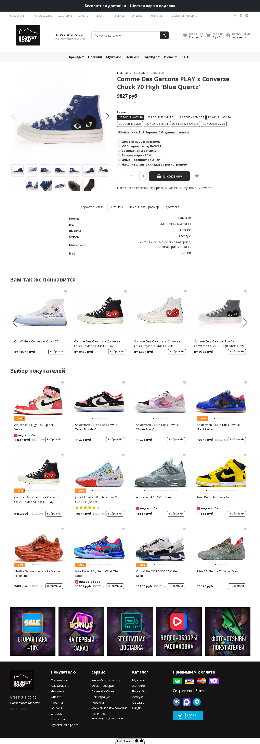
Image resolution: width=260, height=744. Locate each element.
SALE (185, 57)
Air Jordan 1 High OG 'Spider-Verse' (34, 427)
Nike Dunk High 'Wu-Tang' (215, 497)
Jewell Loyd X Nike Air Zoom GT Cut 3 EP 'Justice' (97, 499)
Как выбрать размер (106, 680)
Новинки (95, 57)
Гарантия (101, 15)
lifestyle (137, 697)
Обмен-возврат (102, 685)
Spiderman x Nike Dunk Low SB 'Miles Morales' (96, 427)
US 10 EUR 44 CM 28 (131, 117)
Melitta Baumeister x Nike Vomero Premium (38, 573)
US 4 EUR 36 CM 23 (214, 124)
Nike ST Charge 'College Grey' (217, 571)
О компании (18, 15)
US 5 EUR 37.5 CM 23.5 (185, 124)
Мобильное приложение (109, 708)
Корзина (97, 702)
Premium (170, 57)
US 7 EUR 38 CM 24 (156, 124)
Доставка (65, 15)
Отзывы (137, 15)
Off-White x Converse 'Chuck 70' (36, 341)
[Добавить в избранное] (197, 176)
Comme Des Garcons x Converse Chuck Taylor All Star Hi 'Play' (97, 343)
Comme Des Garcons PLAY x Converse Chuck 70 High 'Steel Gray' (219, 343)
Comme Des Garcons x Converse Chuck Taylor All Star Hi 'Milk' (157, 343)
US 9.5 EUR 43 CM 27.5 (160, 117)
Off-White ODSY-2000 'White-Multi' (157, 573)
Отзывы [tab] (117, 207)
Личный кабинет (103, 691)
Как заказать (43, 15)
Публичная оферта (183, 15)
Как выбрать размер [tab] (144, 207)
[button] (13, 116)
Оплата (83, 15)
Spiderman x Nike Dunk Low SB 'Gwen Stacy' (157, 427)
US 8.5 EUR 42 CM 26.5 (191, 117)
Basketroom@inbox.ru (69, 39)
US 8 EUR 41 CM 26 (219, 117)
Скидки (137, 708)
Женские (132, 57)
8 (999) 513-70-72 (69, 34)
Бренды (75, 57)
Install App (126, 741)
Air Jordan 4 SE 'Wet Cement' (156, 497)
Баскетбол (139, 691)
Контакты (156, 15)
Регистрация (100, 697)
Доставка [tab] (172, 207)
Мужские (113, 57)
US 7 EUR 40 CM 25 (130, 124)
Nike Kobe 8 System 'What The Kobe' (97, 573)
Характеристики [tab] (92, 207)
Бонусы (119, 15)
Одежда (150, 57)
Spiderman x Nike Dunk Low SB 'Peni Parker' (218, 427)
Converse (205, 188)
